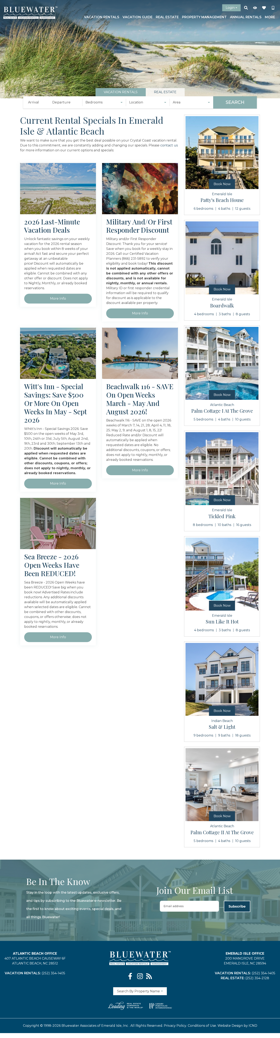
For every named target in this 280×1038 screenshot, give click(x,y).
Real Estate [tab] (165, 92)
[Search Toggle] (246, 7)
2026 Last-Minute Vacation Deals (52, 226)
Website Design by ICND (237, 1026)
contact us (169, 145)
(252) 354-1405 (53, 973)
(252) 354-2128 (257, 978)
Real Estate (167, 17)
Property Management (204, 17)
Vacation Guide (138, 17)
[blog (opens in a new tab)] (149, 976)
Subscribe (237, 906)
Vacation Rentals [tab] (121, 92)
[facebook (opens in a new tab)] (131, 976)
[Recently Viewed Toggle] (255, 7)
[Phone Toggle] (273, 7)
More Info (58, 298)
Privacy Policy (175, 1026)
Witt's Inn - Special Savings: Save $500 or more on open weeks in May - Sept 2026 (55, 403)
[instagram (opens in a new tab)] (140, 976)
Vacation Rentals (101, 17)
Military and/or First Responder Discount (139, 226)
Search (235, 102)
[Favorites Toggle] (264, 7)
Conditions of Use (202, 1026)
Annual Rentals (246, 17)
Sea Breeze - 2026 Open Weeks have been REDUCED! (51, 564)
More (270, 17)
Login (230, 8)
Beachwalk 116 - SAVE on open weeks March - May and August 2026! (139, 399)
